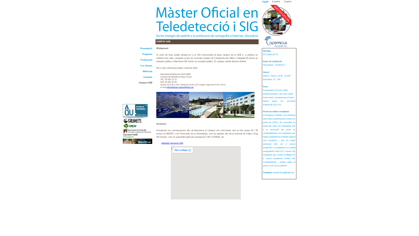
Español (276, 1)
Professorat (146, 60)
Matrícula (147, 71)
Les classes (146, 65)
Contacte (147, 77)
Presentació (146, 48)
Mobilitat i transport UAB (172, 143)
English (287, 1)
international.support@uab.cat (180, 87)
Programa (147, 54)
